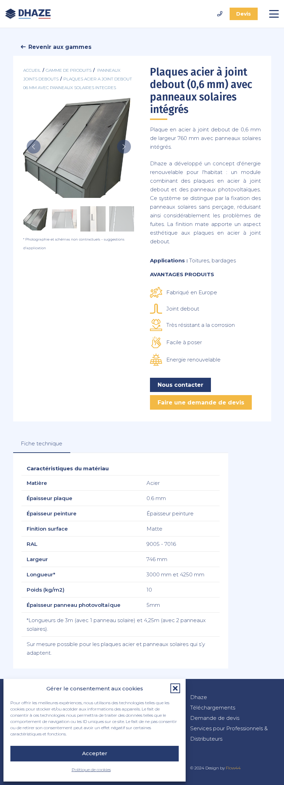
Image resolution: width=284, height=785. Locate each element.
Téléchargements (212, 707)
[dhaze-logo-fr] (28, 14)
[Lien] (219, 13)
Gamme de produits (68, 70)
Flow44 (233, 767)
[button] (175, 688)
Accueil (32, 70)
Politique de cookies (91, 769)
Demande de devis (214, 718)
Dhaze (198, 697)
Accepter (94, 753)
